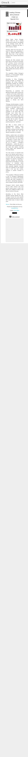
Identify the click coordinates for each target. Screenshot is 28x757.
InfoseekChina (14, 208)
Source (7, 204)
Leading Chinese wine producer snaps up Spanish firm (14, 15)
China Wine (16, 210)
